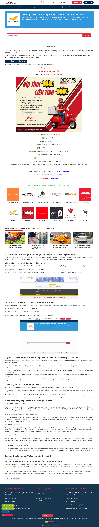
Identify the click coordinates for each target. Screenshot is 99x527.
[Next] (94, 242)
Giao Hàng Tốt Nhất (45, 305)
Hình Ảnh (38, 495)
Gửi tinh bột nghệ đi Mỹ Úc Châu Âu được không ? (60, 246)
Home (16, 7)
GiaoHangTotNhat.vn (54, 525)
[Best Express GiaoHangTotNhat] (11, 2)
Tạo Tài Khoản (45, 7)
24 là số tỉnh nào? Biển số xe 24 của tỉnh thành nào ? (83, 246)
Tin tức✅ (38, 500)
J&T (40, 220)
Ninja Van (27, 220)
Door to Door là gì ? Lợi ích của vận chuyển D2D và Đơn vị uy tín (37, 247)
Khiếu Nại (55, 518)
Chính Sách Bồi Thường (35, 518)
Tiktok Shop (56, 220)
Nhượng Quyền (36, 7)
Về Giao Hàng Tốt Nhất (22, 518)
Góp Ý (69, 7)
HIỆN (19, 478)
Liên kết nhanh (47, 515)
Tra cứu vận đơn (8, 508)
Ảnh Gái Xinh (38, 493)
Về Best (21, 7)
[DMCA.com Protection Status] (49, 521)
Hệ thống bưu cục (8, 505)
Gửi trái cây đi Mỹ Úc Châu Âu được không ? (15, 246)
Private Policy (69, 518)
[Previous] (5, 242)
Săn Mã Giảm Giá (82, 518)
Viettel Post (85, 202)
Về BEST (14, 518)
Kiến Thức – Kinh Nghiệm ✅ (42, 498)
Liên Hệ (75, 518)
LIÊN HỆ (74, 7)
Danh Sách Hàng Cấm (47, 518)
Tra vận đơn (62, 7)
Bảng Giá (28, 7)
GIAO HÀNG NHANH (40, 161)
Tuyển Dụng (62, 518)
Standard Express (28, 202)
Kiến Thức (80, 7)
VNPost (40, 17)
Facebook (6, 511)
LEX (84, 220)
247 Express (71, 220)
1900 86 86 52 (48, 2)
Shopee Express (13, 202)
